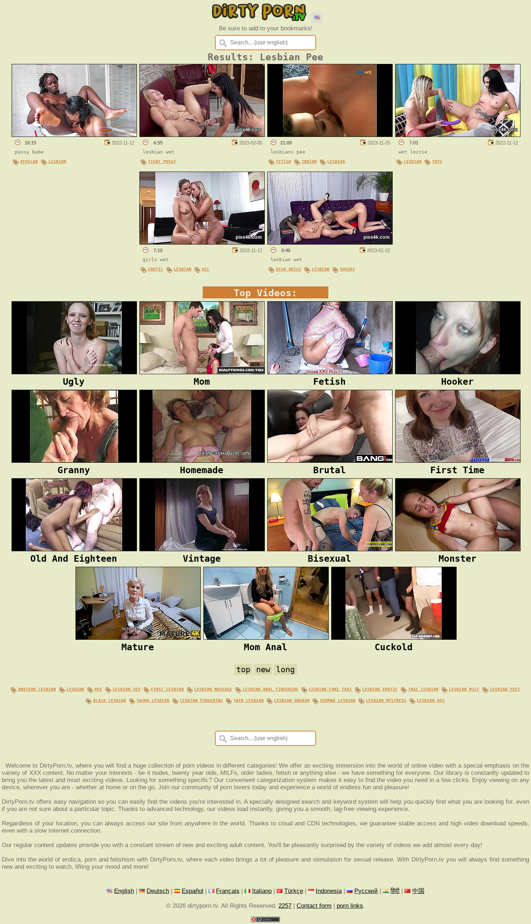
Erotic (155, 269)
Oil (206, 269)
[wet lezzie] (458, 134)
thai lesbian (423, 689)
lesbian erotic (380, 689)
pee (98, 689)
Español (192, 891)
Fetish (283, 161)
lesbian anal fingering (270, 689)
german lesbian (337, 700)
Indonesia (329, 891)
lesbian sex (127, 689)
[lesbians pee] (330, 134)
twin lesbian (248, 700)
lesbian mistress (386, 700)
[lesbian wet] (202, 134)
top (243, 669)
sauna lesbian (153, 700)
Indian (309, 161)
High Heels (288, 269)
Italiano (262, 891)
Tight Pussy (162, 161)
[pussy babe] (74, 134)
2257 (285, 905)
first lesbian (167, 689)
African (29, 161)
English (124, 891)
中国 (418, 891)
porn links (350, 905)
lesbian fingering (201, 700)
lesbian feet (505, 689)
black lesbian (109, 700)
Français (227, 891)
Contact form (314, 905)
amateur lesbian (37, 689)
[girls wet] (202, 242)
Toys (437, 161)
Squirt (347, 269)
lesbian (75, 689)
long (285, 669)
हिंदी (395, 891)
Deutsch (158, 891)
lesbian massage (213, 689)
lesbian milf (464, 689)
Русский (366, 891)
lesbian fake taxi (330, 689)
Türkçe (293, 891)
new (263, 669)
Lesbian (57, 161)
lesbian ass (431, 700)
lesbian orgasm (292, 700)
